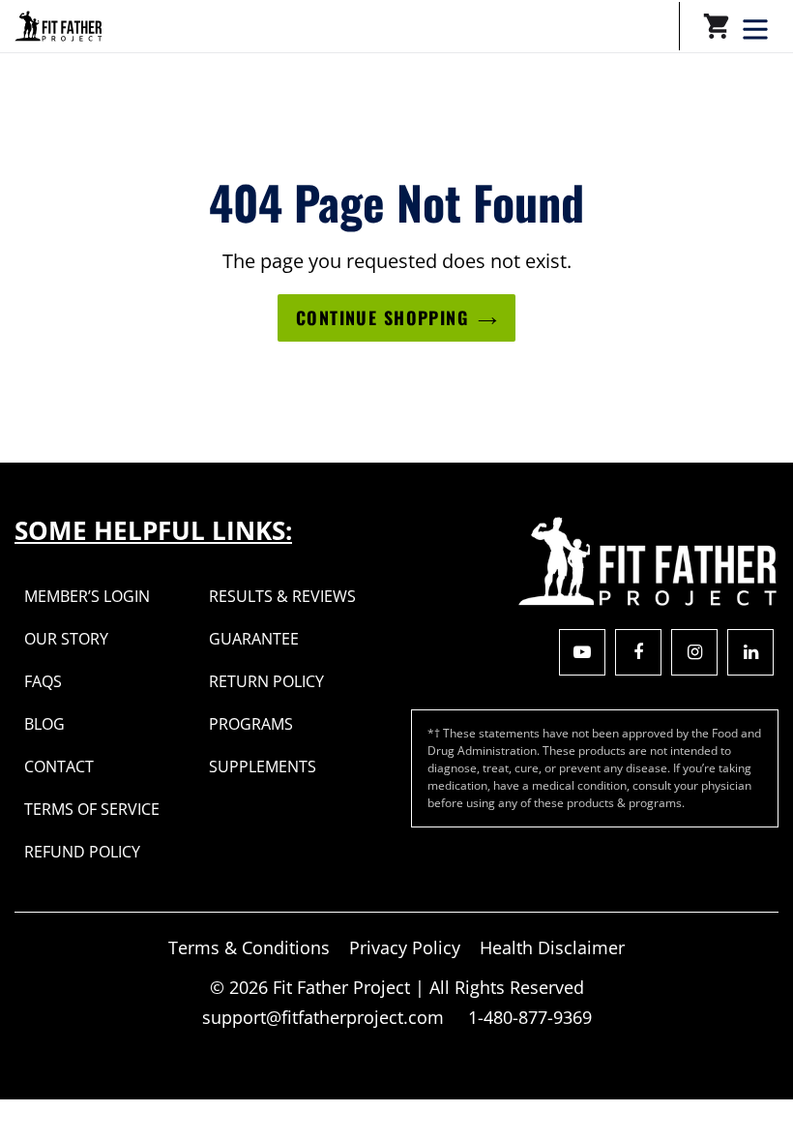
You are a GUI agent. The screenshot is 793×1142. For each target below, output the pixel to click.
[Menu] (756, 27)
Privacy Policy (404, 947)
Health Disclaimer (552, 947)
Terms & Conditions (249, 947)
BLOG (44, 724)
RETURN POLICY (266, 681)
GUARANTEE (254, 638)
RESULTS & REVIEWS (282, 596)
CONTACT (59, 766)
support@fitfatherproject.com (325, 1017)
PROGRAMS (251, 724)
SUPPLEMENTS (262, 766)
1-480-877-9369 (530, 1017)
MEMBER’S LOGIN (87, 596)
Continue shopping (382, 317)
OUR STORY (66, 638)
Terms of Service (92, 809)
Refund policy (82, 851)
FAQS (43, 681)
